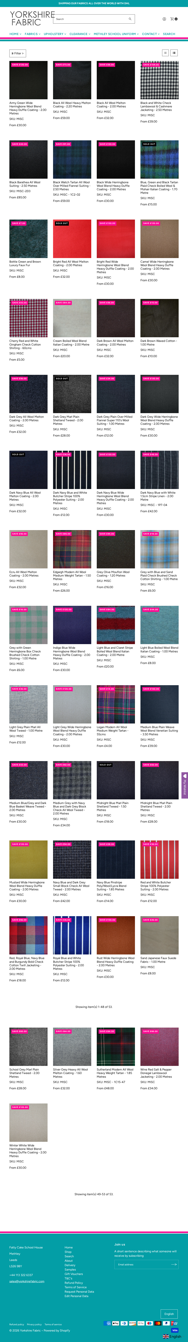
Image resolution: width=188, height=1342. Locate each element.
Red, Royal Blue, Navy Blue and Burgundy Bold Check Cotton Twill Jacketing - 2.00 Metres (26, 963)
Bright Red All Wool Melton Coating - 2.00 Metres (70, 263)
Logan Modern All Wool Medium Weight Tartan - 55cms (113, 730)
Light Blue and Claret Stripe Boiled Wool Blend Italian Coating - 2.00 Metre (115, 651)
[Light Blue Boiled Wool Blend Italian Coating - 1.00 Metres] (159, 625)
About (69, 1260)
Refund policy (16, 1324)
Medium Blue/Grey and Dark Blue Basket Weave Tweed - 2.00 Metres (27, 806)
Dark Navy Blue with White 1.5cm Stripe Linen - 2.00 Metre (158, 496)
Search (169, 34)
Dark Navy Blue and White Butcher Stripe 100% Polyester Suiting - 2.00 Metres (70, 498)
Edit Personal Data (76, 1296)
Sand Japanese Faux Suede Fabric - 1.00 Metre (158, 959)
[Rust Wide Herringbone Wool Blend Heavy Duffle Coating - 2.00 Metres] (116, 935)
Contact (149, 34)
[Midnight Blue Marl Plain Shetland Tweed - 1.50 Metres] (116, 780)
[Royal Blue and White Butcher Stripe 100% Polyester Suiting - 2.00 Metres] (72, 935)
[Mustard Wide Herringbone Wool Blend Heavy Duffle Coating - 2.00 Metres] (28, 859)
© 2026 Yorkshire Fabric (25, 1330)
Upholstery (53, 34)
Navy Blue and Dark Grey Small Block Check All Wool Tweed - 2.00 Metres (71, 886)
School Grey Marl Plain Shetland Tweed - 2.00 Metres (24, 1073)
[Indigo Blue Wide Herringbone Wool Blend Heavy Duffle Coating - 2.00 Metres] (72, 625)
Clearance (79, 34)
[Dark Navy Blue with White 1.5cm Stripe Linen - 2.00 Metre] (159, 470)
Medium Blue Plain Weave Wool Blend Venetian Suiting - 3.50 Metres (159, 730)
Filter (17, 53)
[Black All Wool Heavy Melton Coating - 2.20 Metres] (72, 80)
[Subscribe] (174, 1264)
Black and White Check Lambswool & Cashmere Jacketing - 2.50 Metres (156, 106)
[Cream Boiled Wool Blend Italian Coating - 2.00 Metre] (72, 318)
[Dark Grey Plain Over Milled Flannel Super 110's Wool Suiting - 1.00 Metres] (116, 394)
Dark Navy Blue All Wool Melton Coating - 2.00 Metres (25, 496)
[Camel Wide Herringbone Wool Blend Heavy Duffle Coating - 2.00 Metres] (159, 239)
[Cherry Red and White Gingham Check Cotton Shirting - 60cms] (28, 318)
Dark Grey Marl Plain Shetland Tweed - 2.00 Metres (68, 420)
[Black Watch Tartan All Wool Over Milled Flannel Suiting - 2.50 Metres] (72, 159)
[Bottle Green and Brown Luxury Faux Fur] (28, 239)
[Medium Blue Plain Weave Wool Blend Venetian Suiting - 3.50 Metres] (159, 704)
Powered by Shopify (57, 1330)
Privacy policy (34, 1324)
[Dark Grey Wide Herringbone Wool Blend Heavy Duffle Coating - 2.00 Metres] (159, 394)
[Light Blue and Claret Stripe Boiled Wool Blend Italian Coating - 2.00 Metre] (116, 625)
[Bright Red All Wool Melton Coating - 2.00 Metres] (72, 239)
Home (14, 34)
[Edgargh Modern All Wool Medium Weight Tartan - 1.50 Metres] (72, 549)
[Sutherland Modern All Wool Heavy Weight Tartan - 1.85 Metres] (116, 1047)
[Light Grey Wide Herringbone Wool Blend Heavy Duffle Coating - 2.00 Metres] (72, 704)
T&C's (68, 1278)
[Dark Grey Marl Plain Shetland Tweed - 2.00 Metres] (72, 394)
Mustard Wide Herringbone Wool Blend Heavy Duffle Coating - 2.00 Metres (27, 886)
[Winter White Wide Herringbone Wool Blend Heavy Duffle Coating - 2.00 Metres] (28, 1122)
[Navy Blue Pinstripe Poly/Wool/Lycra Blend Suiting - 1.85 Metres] (116, 859)
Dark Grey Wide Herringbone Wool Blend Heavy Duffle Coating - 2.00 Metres (159, 420)
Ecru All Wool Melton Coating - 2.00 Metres (23, 573)
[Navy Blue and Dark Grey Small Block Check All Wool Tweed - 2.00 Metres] (72, 859)
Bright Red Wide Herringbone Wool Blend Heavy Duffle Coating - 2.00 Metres (115, 267)
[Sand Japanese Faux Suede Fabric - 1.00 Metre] (159, 935)
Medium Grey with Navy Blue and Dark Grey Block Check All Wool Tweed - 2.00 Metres (69, 808)
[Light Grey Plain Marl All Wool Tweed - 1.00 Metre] (28, 704)
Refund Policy (74, 1283)
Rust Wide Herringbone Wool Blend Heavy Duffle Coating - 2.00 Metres (116, 961)
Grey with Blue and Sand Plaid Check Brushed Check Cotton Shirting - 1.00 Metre (159, 575)
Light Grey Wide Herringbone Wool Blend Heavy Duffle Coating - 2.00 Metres (72, 730)
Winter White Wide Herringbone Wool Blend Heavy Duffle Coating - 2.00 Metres (27, 1151)
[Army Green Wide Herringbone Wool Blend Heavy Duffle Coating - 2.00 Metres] (28, 80)
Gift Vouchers (74, 1274)
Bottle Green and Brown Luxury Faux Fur (25, 263)
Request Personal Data (79, 1291)
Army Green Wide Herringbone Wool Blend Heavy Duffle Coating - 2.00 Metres (27, 108)
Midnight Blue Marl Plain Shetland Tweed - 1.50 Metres (113, 806)
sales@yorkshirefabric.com (26, 1281)
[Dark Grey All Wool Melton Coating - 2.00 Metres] (28, 394)
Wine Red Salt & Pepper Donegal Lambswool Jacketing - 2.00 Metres (156, 1073)
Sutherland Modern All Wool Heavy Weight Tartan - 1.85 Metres (115, 1073)
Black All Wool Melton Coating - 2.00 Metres (111, 104)
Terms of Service (76, 1287)
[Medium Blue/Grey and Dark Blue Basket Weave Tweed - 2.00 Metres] (28, 780)
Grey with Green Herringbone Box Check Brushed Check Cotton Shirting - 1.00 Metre (25, 653)
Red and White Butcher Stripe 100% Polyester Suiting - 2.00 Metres (155, 886)
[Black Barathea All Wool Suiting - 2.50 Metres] (28, 159)
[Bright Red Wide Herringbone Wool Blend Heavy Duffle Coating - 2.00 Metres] (116, 239)
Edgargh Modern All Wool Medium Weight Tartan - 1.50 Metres (72, 575)
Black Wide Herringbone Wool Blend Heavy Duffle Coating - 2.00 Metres (113, 186)
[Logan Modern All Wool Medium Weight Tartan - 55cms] (116, 704)
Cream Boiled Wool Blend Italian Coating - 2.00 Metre (71, 342)
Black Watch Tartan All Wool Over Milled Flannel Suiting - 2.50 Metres (72, 186)
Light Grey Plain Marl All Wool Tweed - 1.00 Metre (26, 728)
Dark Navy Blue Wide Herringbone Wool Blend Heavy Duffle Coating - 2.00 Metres (115, 498)
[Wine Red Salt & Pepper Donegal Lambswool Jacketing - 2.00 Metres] (159, 1047)
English (169, 1314)
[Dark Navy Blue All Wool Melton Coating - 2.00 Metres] (28, 470)
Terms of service (53, 1324)
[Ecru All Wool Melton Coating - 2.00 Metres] (28, 549)
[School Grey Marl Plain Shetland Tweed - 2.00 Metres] (28, 1047)
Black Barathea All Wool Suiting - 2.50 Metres (24, 184)
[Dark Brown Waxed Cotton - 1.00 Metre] (159, 318)
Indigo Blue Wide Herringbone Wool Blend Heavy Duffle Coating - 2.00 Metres (71, 653)
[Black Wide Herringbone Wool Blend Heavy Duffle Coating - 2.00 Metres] (116, 159)
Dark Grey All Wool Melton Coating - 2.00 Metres (26, 418)
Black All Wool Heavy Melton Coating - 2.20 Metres (72, 104)
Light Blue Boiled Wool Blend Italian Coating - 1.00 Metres (159, 649)
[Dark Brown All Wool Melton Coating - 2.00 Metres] (116, 318)
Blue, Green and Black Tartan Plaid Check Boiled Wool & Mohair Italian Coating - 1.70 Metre (159, 188)
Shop (68, 1252)
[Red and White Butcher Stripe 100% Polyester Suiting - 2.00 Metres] (159, 859)
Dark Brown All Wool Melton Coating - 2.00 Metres (115, 342)
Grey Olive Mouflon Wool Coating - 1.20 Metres (113, 573)
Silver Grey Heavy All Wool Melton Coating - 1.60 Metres (70, 1073)
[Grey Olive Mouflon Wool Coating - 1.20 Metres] (116, 549)
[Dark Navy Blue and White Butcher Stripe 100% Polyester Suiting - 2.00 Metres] (72, 470)
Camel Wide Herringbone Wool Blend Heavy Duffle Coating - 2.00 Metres (157, 265)
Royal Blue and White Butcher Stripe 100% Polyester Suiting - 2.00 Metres (68, 963)
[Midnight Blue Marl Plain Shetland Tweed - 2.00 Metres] (159, 780)
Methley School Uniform (115, 34)
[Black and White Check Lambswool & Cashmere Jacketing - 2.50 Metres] (159, 80)
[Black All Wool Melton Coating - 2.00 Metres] (116, 80)
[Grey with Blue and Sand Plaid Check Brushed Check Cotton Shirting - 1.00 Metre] (159, 549)
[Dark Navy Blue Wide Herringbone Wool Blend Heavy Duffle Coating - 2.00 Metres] (116, 470)
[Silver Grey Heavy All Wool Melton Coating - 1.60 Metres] (72, 1047)
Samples (70, 1269)
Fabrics (31, 34)
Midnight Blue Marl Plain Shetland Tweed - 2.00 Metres (156, 806)
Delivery (70, 1265)
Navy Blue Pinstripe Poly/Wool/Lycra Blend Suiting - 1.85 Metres (111, 886)
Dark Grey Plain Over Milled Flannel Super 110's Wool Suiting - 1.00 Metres (114, 420)
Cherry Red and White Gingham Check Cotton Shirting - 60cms (25, 344)
